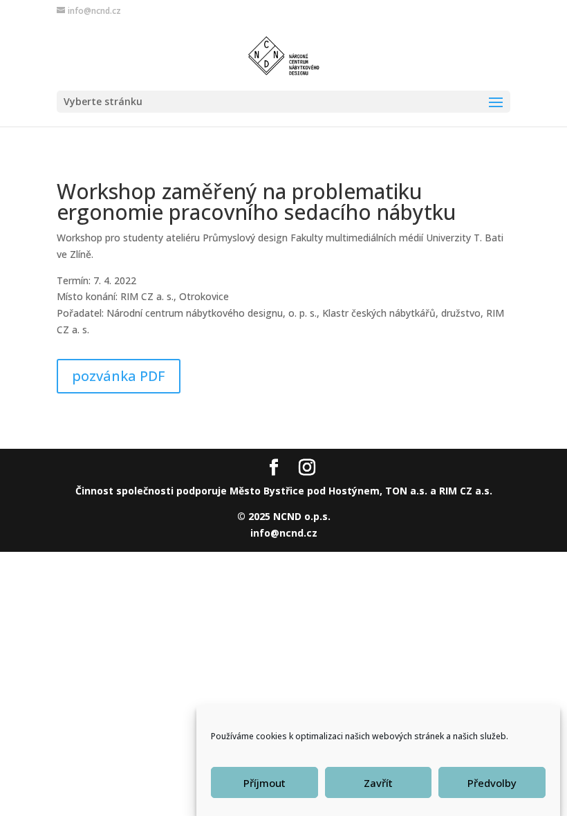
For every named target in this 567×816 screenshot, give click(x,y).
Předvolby (492, 783)
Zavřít (378, 783)
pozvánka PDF (118, 376)
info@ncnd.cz (283, 532)
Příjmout (264, 783)
